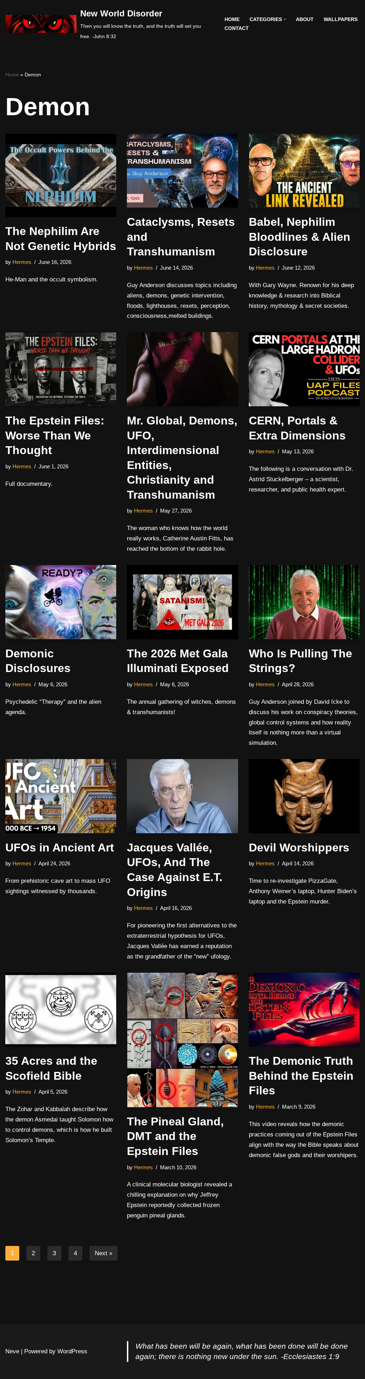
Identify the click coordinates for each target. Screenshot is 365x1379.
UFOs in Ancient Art (59, 847)
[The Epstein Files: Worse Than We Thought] (60, 369)
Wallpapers (341, 19)
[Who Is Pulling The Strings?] (304, 602)
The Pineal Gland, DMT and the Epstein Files (175, 1136)
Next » (103, 1253)
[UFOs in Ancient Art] (60, 796)
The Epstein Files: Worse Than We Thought (54, 435)
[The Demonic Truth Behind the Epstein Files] (304, 1010)
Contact (237, 28)
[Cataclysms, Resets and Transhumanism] (182, 171)
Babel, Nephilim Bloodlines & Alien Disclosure (299, 236)
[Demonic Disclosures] (60, 602)
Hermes (21, 262)
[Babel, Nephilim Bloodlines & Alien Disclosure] (304, 171)
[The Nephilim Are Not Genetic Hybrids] (60, 175)
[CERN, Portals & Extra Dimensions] (304, 369)
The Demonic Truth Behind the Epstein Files (301, 1075)
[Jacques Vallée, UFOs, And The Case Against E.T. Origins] (182, 796)
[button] (285, 19)
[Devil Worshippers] (304, 796)
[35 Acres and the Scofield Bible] (60, 1010)
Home (232, 19)
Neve (12, 1351)
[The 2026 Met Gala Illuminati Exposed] (182, 602)
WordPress (72, 1351)
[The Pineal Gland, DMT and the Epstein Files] (182, 1040)
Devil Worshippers (299, 847)
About (305, 19)
